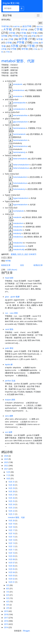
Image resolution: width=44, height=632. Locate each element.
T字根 (31, 46)
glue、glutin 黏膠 (12, 296)
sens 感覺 (9, 416)
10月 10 (11, 553)
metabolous (18, 236)
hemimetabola (19, 128)
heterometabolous (21, 168)
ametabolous (18, 90)
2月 (7, 608)
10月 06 (11, 566)
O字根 (9, 42)
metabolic (17, 217)
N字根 (39, 39)
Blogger (26, 630)
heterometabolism (21, 164)
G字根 (4, 35)
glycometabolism (20, 122)
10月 (8, 478)
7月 (7, 592)
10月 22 (11, 511)
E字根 (23, 32)
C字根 (38, 29)
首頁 (22, 265)
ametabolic (18, 84)
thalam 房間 (10, 399)
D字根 (12, 32)
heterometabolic (20, 158)
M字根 (23, 39)
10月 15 (11, 536)
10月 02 (11, 579)
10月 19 (11, 524)
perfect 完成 (10, 380)
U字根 (3, 49)
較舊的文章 (38, 265)
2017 (6, 617)
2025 (6, 459)
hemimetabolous (20, 146)
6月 (7, 595)
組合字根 (27, 26)
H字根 (15, 35)
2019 (6, 611)
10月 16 (11, 533)
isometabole (18, 211)
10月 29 (11, 488)
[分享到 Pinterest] (11, 257)
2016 (6, 621)
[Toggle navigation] (38, 15)
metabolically (18, 249)
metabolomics (19, 246)
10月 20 (11, 520)
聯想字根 (40, 26)
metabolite (17, 230)
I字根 (25, 36)
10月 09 (11, 556)
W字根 (25, 48)
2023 (6, 462)
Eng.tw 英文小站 (11, 3)
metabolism (18, 223)
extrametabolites (20, 115)
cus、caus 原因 (11, 313)
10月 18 (11, 527)
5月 (7, 598)
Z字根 (8, 52)
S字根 (15, 46)
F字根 (34, 32)
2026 (6, 456)
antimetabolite (19, 102)
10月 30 (11, 485)
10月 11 (11, 549)
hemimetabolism (20, 140)
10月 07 (11, 562)
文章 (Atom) (12, 269)
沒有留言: (33, 254)
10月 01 (11, 582)
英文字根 (7, 15)
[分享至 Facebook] (9, 257)
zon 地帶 (8, 432)
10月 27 (11, 494)
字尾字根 (5, 26)
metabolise (18, 242)
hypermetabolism (20, 198)
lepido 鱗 (9, 364)
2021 (6, 469)
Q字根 (35, 43)
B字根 (24, 29)
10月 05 (11, 569)
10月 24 (11, 504)
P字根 (21, 42)
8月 (7, 588)
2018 (6, 614)
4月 (7, 601)
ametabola (17, 96)
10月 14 (11, 540)
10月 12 (11, 546)
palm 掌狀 (9, 348)
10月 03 (11, 575)
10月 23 (11, 507)
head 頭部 (9, 278)
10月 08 (11, 559)
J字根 (33, 36)
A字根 (8, 29)
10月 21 (11, 514)
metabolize (18, 226)
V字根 (13, 48)
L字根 (11, 39)
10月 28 (11, 491)
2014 (6, 627)
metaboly (17, 233)
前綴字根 (16, 26)
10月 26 (11, 498)
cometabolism (19, 109)
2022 (6, 465)
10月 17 (11, 530)
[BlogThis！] (4, 257)
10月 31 (11, 482)
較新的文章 (5, 265)
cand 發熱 (9, 329)
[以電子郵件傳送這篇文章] (2, 257)
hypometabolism (20, 204)
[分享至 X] (7, 257)
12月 (8, 472)
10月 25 (11, 501)
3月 (7, 605)
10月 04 (11, 572)
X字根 (35, 49)
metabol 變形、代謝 (17, 60)
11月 (8, 475)
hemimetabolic (19, 134)
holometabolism (20, 177)
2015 (6, 624)
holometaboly (19, 189)
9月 (7, 585)
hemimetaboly (19, 152)
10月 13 (11, 543)
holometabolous (20, 183)
